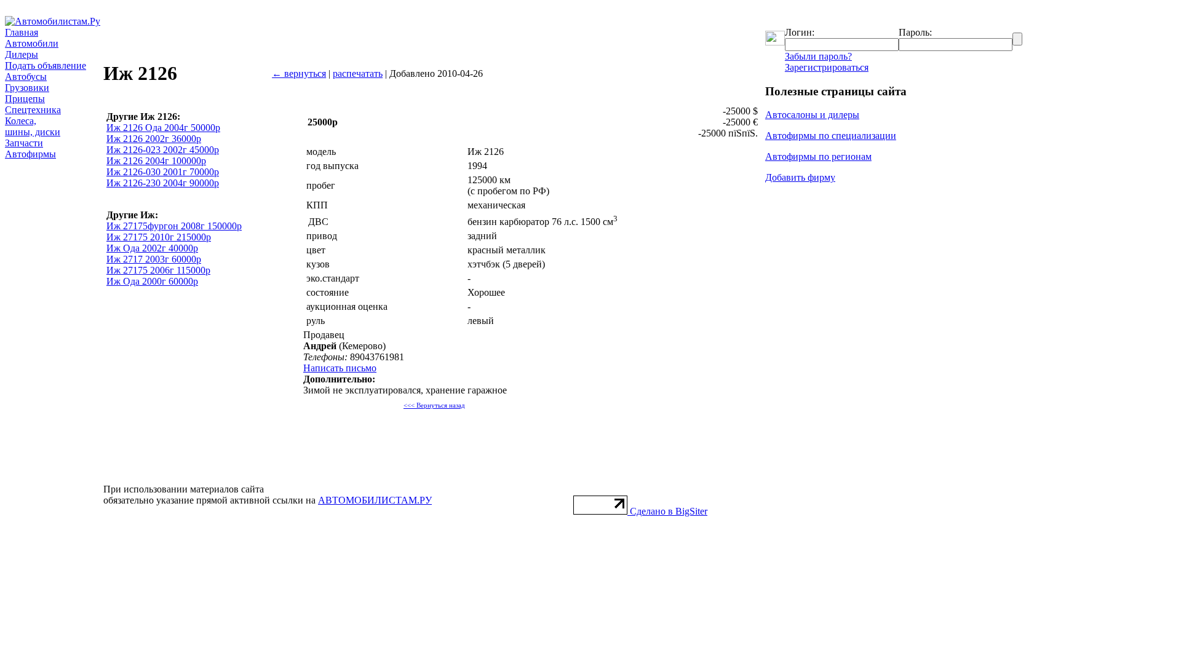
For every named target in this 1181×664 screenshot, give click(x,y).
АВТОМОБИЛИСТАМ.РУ (375, 500)
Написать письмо (339, 368)
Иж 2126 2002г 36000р (153, 138)
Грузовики (27, 87)
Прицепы (25, 98)
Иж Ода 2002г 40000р (152, 248)
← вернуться (299, 73)
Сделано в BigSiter (668, 511)
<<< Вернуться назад (434, 405)
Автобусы (26, 76)
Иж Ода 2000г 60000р (152, 281)
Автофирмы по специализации (830, 135)
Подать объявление (45, 65)
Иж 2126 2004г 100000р (156, 161)
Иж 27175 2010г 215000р (158, 237)
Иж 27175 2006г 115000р (158, 270)
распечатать (358, 73)
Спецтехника (33, 110)
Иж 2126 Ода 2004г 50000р (163, 127)
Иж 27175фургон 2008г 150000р (174, 226)
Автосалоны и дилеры (812, 114)
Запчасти (24, 143)
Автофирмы (30, 154)
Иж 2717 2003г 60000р (153, 259)
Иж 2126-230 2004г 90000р (162, 183)
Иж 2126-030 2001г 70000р (162, 172)
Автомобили (31, 43)
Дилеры (21, 54)
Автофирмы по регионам (818, 156)
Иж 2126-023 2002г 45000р (162, 149)
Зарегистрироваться (827, 67)
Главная (21, 32)
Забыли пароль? (818, 56)
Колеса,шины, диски (32, 126)
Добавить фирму (800, 177)
